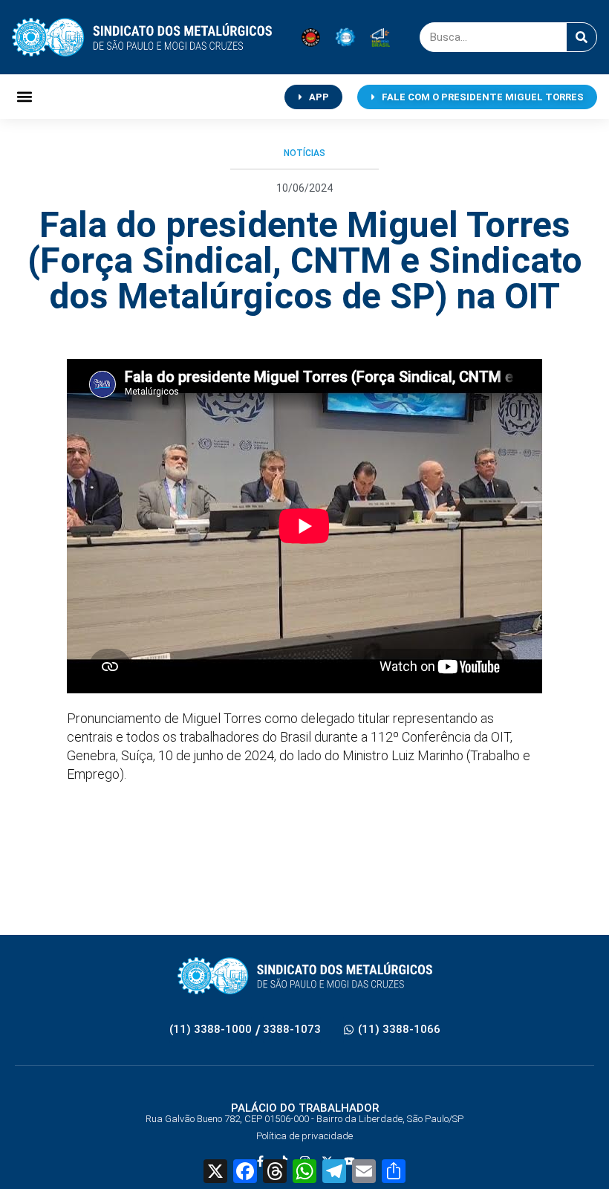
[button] (24, 97)
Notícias (304, 153)
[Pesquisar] (581, 37)
